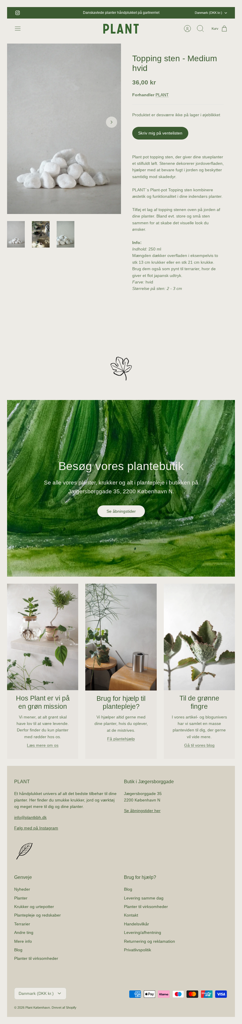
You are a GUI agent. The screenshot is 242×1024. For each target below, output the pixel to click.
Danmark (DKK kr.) (208, 12)
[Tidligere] (76, 13)
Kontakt (131, 915)
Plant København (37, 1007)
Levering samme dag (143, 898)
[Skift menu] (20, 28)
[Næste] (165, 13)
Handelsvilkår (136, 924)
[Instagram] (17, 12)
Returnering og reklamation (149, 941)
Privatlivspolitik (137, 949)
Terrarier (22, 924)
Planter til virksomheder (36, 958)
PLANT (162, 94)
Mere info (23, 941)
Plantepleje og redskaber (37, 915)
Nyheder (22, 889)
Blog (18, 949)
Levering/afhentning (142, 932)
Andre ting (23, 932)
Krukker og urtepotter (34, 906)
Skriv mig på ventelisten (160, 133)
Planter (20, 898)
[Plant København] (121, 29)
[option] (64, 129)
